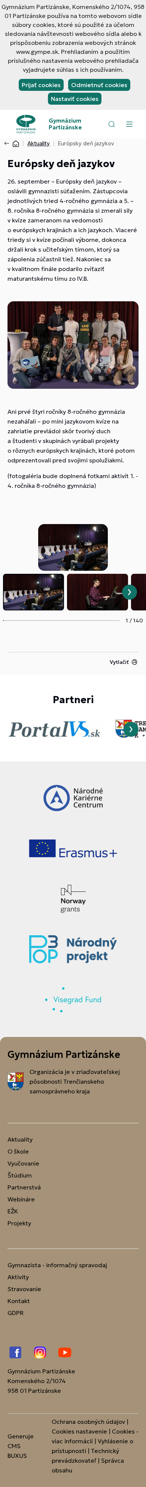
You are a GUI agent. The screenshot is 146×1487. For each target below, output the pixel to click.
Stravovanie (24, 1289)
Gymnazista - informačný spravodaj (57, 1265)
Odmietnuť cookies (99, 85)
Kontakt (18, 1301)
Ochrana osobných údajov (88, 1421)
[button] (111, 124)
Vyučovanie (23, 1163)
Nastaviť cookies (74, 98)
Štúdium (19, 1175)
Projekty (19, 1223)
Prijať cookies (41, 85)
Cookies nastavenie (79, 1431)
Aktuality (38, 143)
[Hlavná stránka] (15, 143)
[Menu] (129, 124)
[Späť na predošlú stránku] (8, 143)
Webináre (21, 1199)
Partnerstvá (24, 1187)
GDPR (15, 1313)
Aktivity (18, 1277)
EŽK (12, 1211)
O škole (18, 1151)
